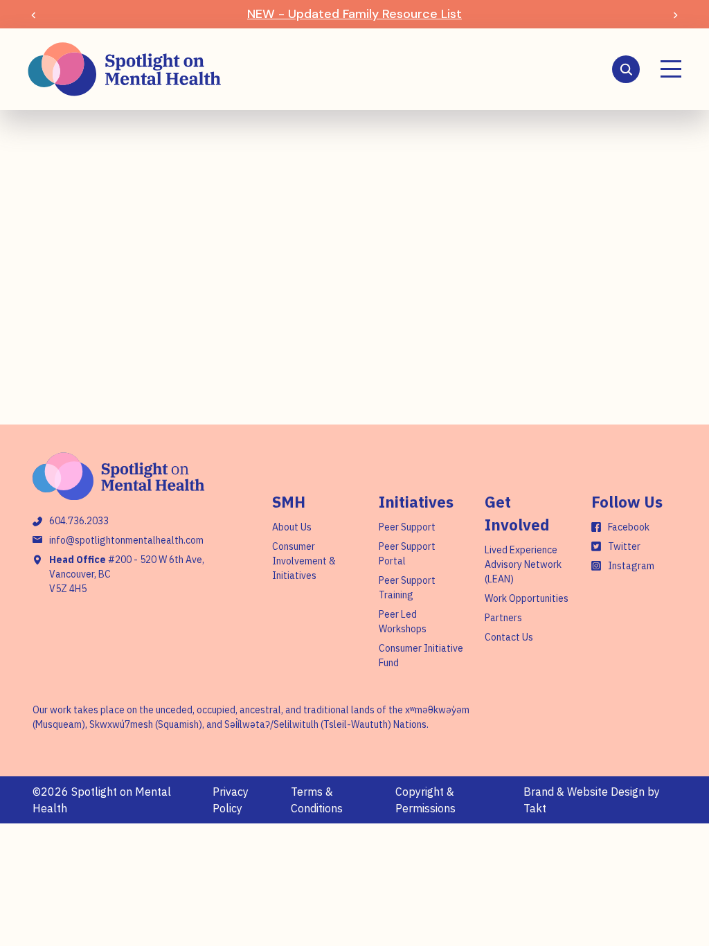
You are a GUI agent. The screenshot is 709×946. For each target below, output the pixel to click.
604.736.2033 (79, 521)
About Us (292, 527)
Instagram (631, 566)
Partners (503, 618)
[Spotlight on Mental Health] (125, 69)
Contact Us (509, 637)
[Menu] (671, 69)
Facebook (628, 527)
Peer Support (407, 527)
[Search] (626, 69)
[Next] (675, 14)
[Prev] (33, 14)
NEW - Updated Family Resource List (354, 14)
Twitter (624, 546)
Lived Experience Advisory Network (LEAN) (523, 564)
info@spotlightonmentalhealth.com (126, 540)
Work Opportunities (526, 598)
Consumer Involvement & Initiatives (304, 561)
